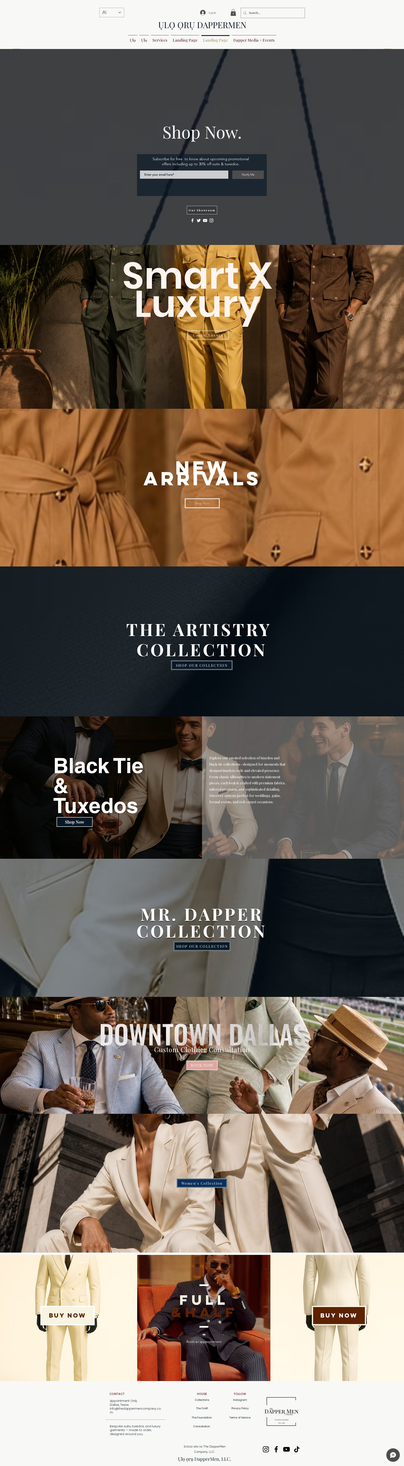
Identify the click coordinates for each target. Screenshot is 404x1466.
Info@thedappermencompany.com (135, 1410)
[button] (233, 12)
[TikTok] (297, 1449)
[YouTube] (205, 220)
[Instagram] (211, 220)
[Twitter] (198, 220)
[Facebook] (192, 220)
